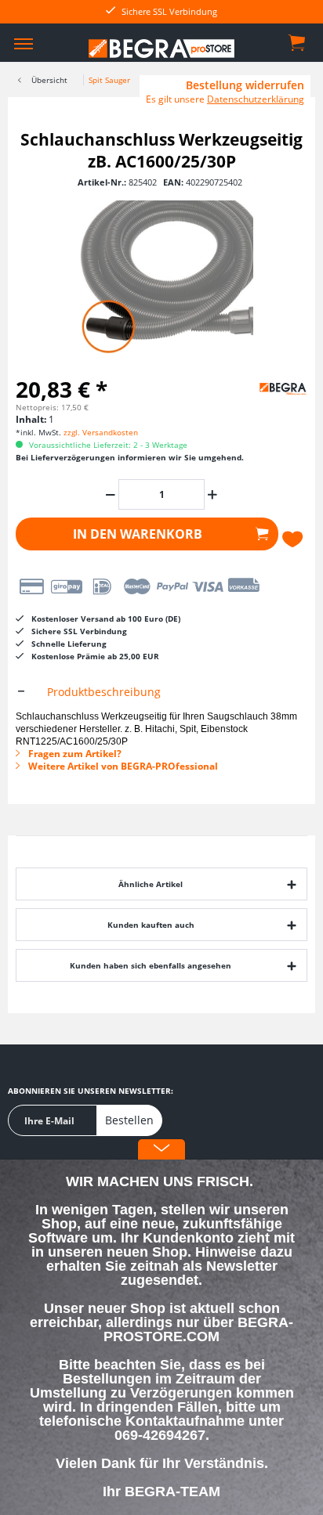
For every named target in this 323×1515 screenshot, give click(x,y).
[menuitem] (23, 43)
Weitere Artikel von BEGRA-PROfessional (122, 766)
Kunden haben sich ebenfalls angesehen (150, 965)
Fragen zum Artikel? (74, 753)
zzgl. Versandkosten (101, 432)
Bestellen (129, 1120)
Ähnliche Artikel (150, 883)
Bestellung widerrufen (245, 85)
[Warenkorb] (298, 41)
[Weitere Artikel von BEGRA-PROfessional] (268, 386)
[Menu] (23, 43)
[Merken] (294, 539)
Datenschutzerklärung (255, 99)
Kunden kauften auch (150, 924)
